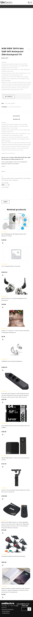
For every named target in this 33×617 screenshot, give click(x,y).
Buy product (9, 96)
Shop (8, 9)
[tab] (16, 116)
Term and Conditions (8, 609)
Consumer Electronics (17, 9)
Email (4, 171)
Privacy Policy (6, 611)
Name (4, 166)
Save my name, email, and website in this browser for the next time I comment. (16, 179)
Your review (5, 187)
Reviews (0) (16, 119)
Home (4, 9)
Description (16, 116)
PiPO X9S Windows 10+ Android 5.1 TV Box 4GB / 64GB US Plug (28, 49)
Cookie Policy (6, 613)
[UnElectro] (6, 2)
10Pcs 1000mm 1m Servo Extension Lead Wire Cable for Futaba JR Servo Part (30, 49)
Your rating (5, 182)
